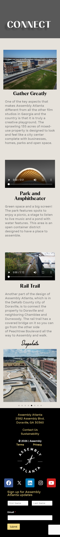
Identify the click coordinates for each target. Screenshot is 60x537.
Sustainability (30, 433)
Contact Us (30, 429)
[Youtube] (51, 482)
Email (12, 512)
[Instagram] (40, 482)
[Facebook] (8, 482)
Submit (13, 526)
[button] (8, 376)
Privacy (37, 444)
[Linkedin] (30, 482)
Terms (20, 444)
